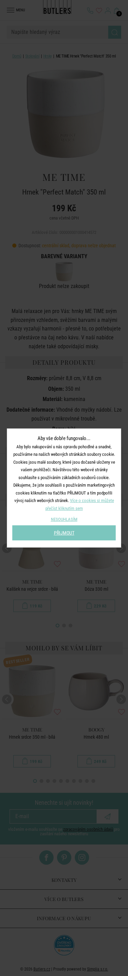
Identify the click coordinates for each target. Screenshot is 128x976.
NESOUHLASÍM (64, 519)
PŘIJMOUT (64, 533)
